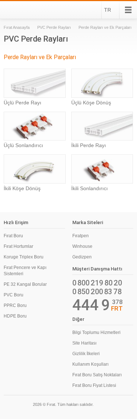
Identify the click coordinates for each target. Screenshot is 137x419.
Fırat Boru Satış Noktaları (97, 374)
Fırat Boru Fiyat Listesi (94, 385)
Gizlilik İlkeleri (86, 353)
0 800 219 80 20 (97, 282)
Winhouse (82, 246)
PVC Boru (13, 294)
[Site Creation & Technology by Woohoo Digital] (123, 405)
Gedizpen (82, 257)
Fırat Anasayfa (17, 27)
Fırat (23, 9)
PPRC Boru (15, 305)
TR (107, 10)
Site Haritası (84, 343)
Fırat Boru (13, 235)
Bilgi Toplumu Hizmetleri (96, 332)
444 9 (91, 305)
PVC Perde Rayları (54, 27)
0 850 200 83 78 (97, 291)
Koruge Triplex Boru (23, 257)
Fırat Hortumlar (18, 246)
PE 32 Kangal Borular (25, 284)
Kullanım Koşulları (90, 364)
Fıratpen (80, 235)
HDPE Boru (15, 316)
